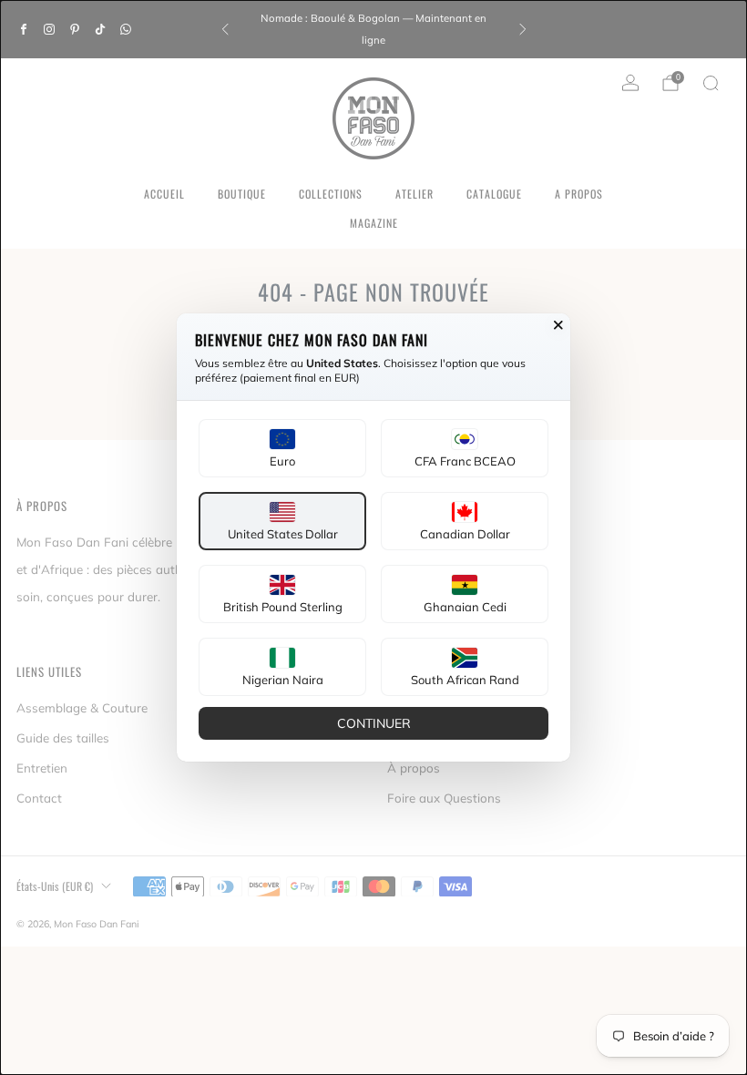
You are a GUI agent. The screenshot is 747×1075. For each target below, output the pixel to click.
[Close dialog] (558, 325)
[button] (282, 448)
